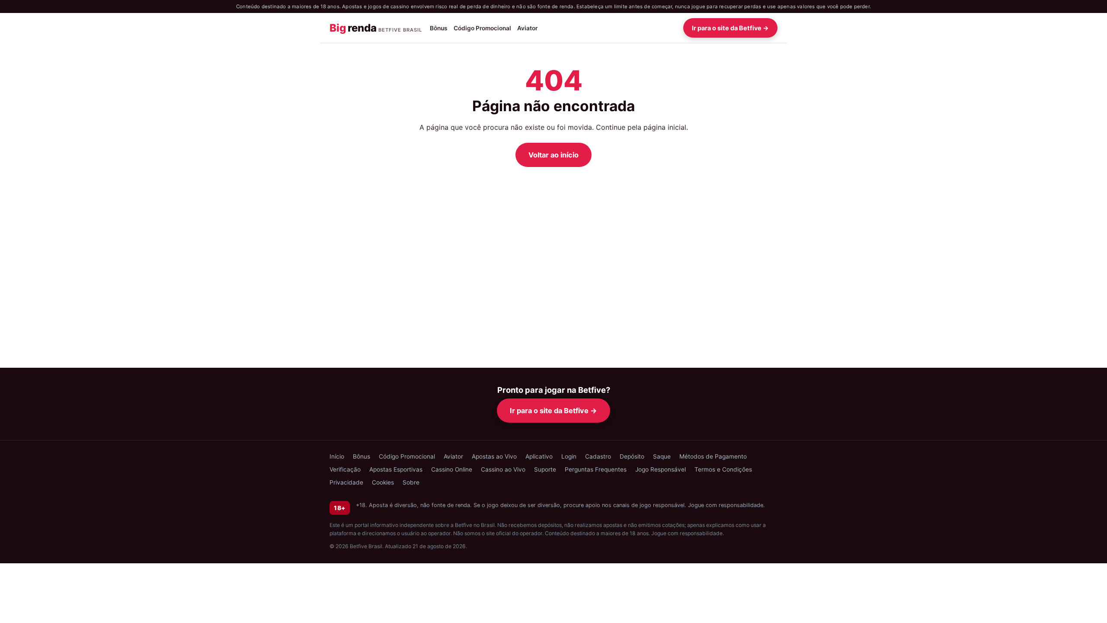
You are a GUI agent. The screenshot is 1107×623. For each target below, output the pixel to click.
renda (376, 28)
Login (568, 456)
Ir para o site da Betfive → (730, 28)
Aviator (527, 28)
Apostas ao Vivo (494, 456)
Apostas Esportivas (395, 469)
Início (337, 456)
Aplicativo (539, 456)
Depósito (632, 456)
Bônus (439, 28)
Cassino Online (451, 469)
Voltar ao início (553, 155)
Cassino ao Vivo (503, 469)
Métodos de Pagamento (713, 456)
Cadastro (598, 456)
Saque (662, 456)
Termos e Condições (723, 469)
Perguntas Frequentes (596, 469)
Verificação (345, 469)
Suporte (545, 469)
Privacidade (346, 482)
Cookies (383, 482)
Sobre (411, 482)
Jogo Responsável (660, 469)
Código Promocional (482, 28)
